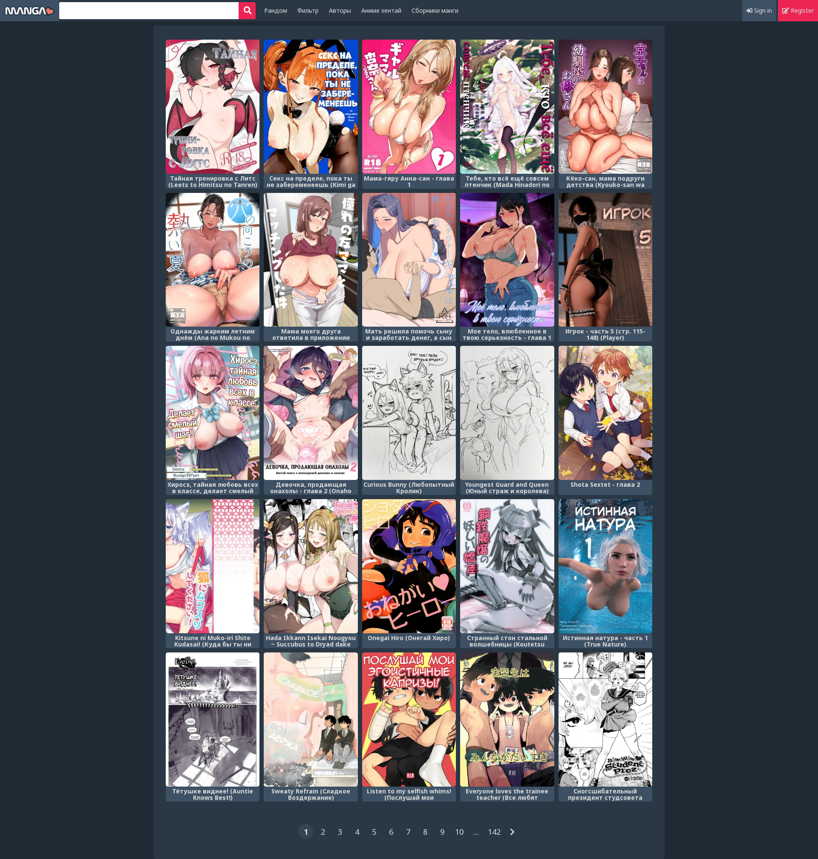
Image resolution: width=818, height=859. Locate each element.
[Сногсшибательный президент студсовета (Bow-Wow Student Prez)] (605, 719)
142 (494, 832)
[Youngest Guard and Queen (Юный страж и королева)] (507, 413)
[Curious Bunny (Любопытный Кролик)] (409, 413)
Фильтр (308, 10)
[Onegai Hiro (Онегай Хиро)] (409, 566)
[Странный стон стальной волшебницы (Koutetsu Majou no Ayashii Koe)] (507, 566)
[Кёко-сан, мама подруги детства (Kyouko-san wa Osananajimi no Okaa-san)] (605, 107)
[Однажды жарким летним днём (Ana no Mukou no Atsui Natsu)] (212, 260)
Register (801, 10)
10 (459, 832)
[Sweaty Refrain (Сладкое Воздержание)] (310, 719)
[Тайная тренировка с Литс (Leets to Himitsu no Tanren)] (212, 107)
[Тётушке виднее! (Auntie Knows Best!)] (212, 719)
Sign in (762, 10)
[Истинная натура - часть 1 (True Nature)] (605, 566)
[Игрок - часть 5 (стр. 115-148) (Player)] (605, 260)
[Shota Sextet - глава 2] (605, 413)
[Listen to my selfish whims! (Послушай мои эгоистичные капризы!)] (409, 719)
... (476, 832)
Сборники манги (435, 10)
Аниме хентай (381, 10)
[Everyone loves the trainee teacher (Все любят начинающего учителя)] (507, 719)
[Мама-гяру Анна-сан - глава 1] (409, 107)
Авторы (340, 10)
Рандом (275, 10)
